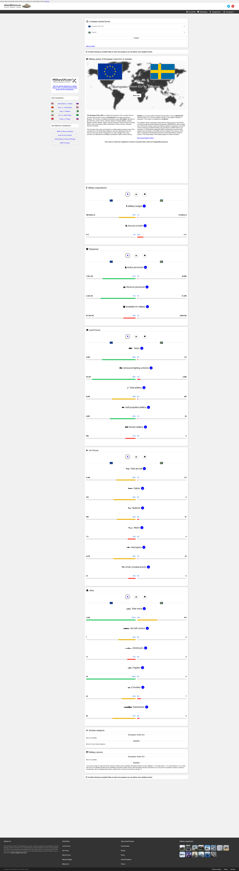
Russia (123, 850)
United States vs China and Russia (65, 139)
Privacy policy (216, 869)
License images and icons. (18, 853)
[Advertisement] (65, 46)
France (123, 864)
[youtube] (232, 7)
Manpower (65, 864)
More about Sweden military (145, 138)
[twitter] (228, 7)
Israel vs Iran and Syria (65, 135)
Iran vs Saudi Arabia (65, 115)
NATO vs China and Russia (65, 131)
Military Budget (67, 859)
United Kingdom (126, 859)
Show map (136, 95)
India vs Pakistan (65, 111)
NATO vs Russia (65, 143)
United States (125, 846)
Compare (136, 38)
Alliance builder (90, 46)
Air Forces (65, 850)
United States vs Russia (65, 104)
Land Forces (66, 846)
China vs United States (65, 107)
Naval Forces (66, 855)
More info (47, 1)
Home (226, 869)
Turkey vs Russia (64, 119)
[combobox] (136, 26)
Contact (232, 869)
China (123, 855)
